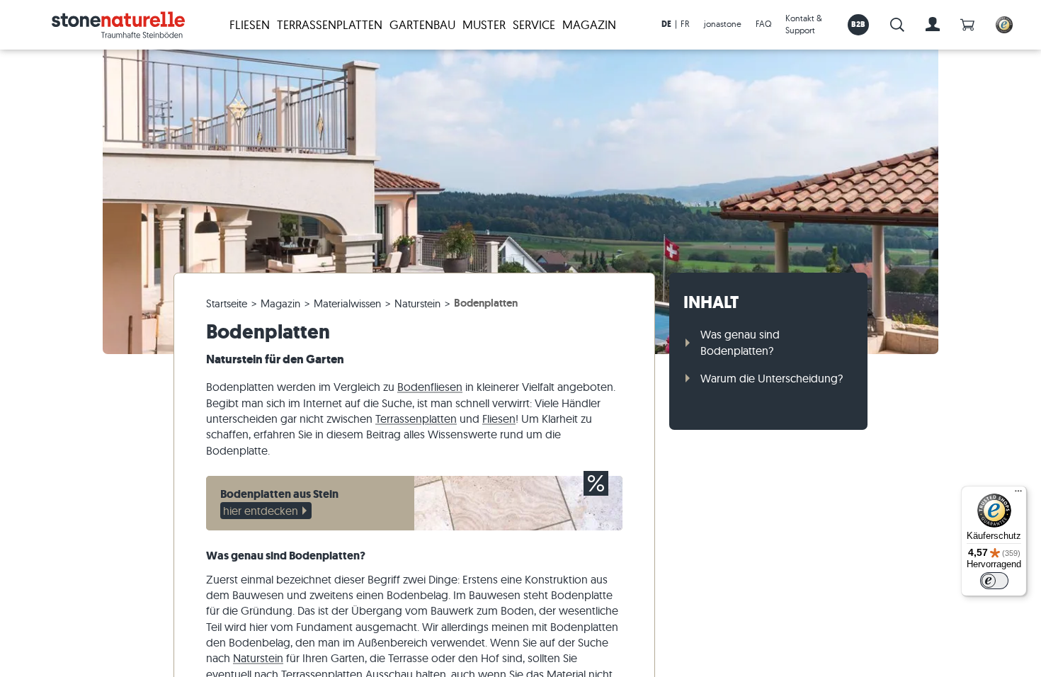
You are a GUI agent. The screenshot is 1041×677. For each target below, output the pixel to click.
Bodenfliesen (429, 387)
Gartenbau (422, 24)
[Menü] (1018, 494)
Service (534, 24)
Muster (484, 24)
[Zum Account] (933, 25)
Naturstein (258, 658)
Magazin (589, 24)
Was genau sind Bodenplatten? (740, 342)
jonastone (722, 23)
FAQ (763, 23)
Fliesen (249, 24)
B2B (858, 24)
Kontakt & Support (803, 24)
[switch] (994, 580)
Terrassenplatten (329, 24)
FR (685, 23)
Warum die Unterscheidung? (771, 378)
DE (666, 24)
